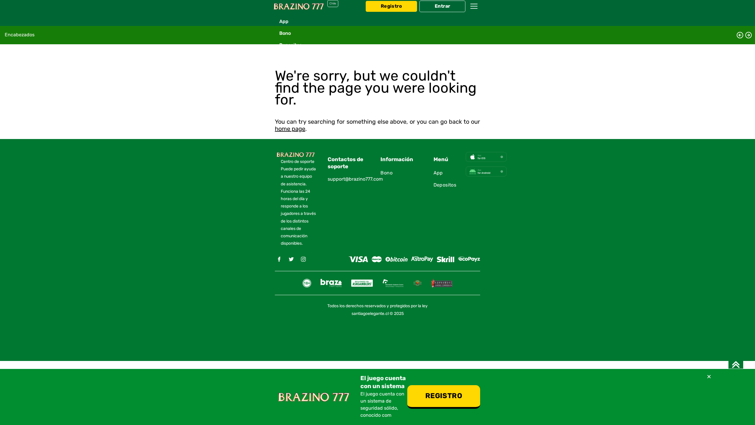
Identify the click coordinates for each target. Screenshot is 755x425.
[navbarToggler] (474, 12)
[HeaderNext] (748, 35)
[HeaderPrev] (739, 35)
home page (290, 129)
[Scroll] (735, 364)
